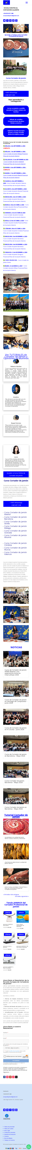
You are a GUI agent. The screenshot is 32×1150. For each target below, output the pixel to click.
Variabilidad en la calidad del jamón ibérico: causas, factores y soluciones (15, 838)
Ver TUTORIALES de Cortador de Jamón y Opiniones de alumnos (16, 356)
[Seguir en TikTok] (13, 20)
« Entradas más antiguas (11, 894)
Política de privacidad (9, 1126)
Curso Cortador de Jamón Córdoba (15, 544)
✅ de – (14, 167)
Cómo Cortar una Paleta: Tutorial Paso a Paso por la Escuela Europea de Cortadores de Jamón (16, 888)
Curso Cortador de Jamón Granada (15, 531)
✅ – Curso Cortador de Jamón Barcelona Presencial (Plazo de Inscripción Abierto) (15, 199)
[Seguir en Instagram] (10, 20)
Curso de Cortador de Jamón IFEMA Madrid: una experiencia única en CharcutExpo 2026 (16, 672)
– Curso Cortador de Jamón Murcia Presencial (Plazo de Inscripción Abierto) (16, 207)
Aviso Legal (7, 1130)
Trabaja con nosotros (9, 1140)
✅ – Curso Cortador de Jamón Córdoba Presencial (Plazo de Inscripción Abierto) (16, 231)
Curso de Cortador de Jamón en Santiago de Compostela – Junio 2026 (16, 701)
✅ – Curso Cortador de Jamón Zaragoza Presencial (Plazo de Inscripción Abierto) (15, 254)
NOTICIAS (16, 647)
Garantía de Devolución (10, 1134)
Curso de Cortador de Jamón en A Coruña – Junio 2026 (16, 729)
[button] (28, 1147)
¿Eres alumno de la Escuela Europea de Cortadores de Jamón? (15, 1044)
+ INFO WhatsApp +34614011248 (11, 94)
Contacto (6, 1136)
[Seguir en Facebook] (7, 20)
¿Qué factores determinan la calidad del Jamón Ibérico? (15, 862)
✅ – (14, 146)
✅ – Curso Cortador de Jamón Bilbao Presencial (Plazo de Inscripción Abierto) (15, 268)
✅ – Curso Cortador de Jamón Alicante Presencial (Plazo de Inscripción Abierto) (15, 191)
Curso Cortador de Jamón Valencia (15, 553)
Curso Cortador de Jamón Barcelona (15, 518)
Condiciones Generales (9, 1132)
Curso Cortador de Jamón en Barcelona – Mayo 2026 (16, 808)
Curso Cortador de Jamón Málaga (15, 527)
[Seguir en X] (16, 20)
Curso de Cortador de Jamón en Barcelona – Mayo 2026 (16, 755)
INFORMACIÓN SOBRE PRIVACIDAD (10, 1064)
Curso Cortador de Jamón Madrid (15, 513)
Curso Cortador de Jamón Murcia (15, 548)
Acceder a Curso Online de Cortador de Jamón (16, 474)
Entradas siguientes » (22, 896)
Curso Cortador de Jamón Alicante (15, 536)
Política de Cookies (8, 1128)
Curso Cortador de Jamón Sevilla (15, 522)
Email (5, 1038)
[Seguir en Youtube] (4, 20)
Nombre (5, 1032)
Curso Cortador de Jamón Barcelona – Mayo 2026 (14, 781)
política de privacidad (14, 1051)
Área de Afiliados (8, 1138)
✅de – (14, 151)
